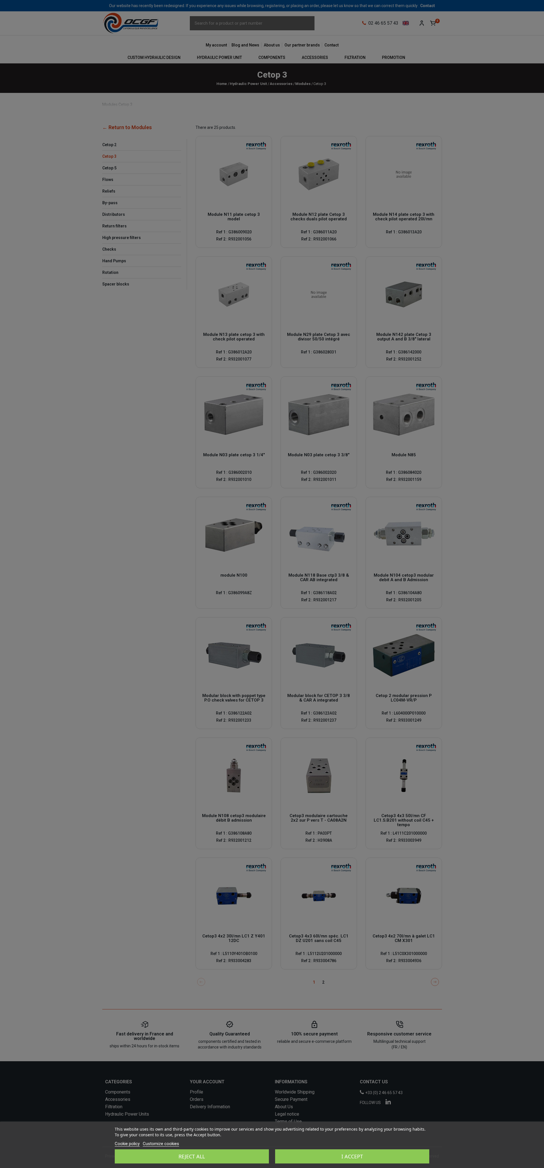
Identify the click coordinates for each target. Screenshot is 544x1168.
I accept (352, 1156)
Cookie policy (127, 1143)
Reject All (191, 1156)
